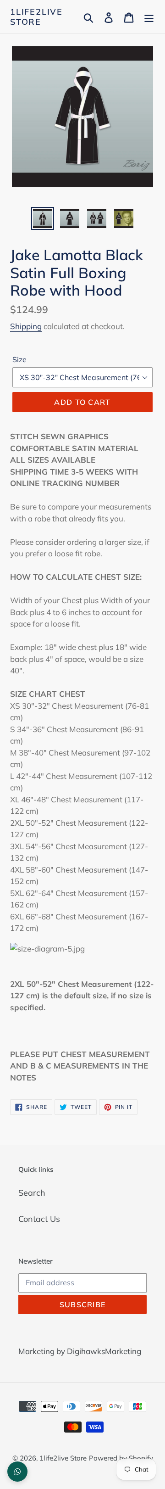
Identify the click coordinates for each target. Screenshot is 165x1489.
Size (19, 359)
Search (31, 1192)
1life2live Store (36, 17)
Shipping (26, 326)
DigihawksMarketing (104, 1351)
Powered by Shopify (121, 1458)
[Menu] (149, 17)
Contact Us (39, 1219)
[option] (42, 218)
